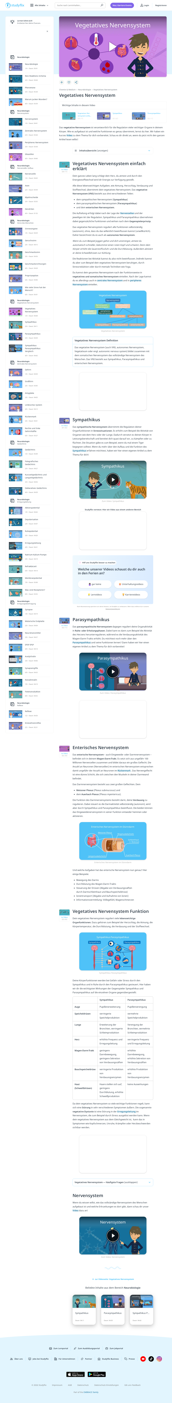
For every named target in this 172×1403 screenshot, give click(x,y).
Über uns (18, 1359)
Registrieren (161, 5)
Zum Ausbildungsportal (89, 1348)
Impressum (57, 1385)
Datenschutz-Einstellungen (106, 1385)
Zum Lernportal (60, 1348)
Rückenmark (124, 770)
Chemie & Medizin (67, 89)
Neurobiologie (84, 89)
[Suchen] (101, 5)
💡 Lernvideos (95, 594)
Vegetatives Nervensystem (105, 89)
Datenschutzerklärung (113, 609)
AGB (70, 1385)
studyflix (17, 5)
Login (146, 5)
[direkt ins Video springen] (112, 309)
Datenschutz (83, 1385)
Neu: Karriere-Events (122, 5)
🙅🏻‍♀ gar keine (94, 584)
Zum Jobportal (116, 1348)
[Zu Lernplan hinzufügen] (61, 82)
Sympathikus (80, 450)
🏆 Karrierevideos (131, 594)
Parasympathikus (82, 642)
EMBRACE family (91, 1392)
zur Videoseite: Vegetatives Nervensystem (114, 1279)
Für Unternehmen (67, 1359)
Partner (88, 1359)
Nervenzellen (127, 213)
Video (70, 135)
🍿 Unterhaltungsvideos (131, 584)
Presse (132, 1359)
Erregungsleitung (126, 1111)
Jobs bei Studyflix (41, 1359)
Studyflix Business (110, 1359)
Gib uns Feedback (132, 1385)
